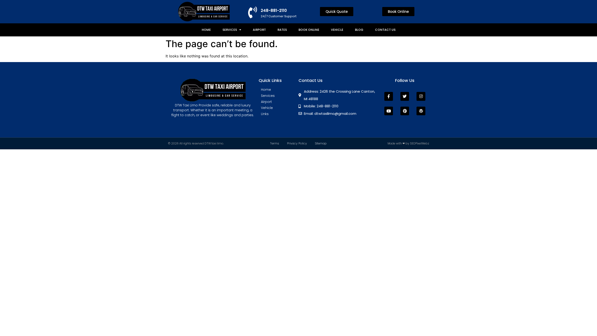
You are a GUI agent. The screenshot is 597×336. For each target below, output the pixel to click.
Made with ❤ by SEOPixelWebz (408, 143)
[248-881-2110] (252, 12)
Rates (282, 30)
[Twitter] (404, 96)
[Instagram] (421, 96)
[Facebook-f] (388, 96)
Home (206, 30)
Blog (359, 30)
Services (229, 30)
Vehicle (337, 30)
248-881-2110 (274, 10)
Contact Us (385, 30)
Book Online (308, 30)
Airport (259, 30)
